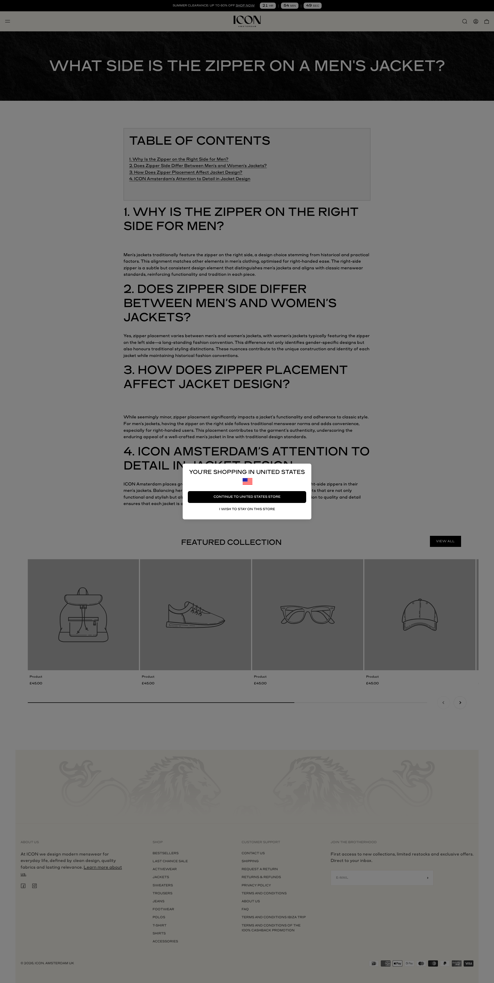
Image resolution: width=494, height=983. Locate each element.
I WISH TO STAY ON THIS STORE (247, 509)
